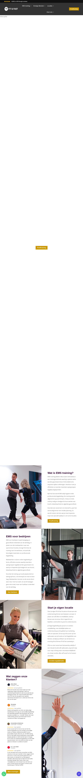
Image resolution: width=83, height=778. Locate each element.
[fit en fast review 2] (20, 743)
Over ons (49, 12)
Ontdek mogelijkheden (56, 661)
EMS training (26, 6)
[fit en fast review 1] (20, 701)
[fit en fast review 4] (20, 720)
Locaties (49, 6)
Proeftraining (74, 9)
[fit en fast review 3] (20, 766)
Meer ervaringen (13, 772)
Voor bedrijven (12, 592)
